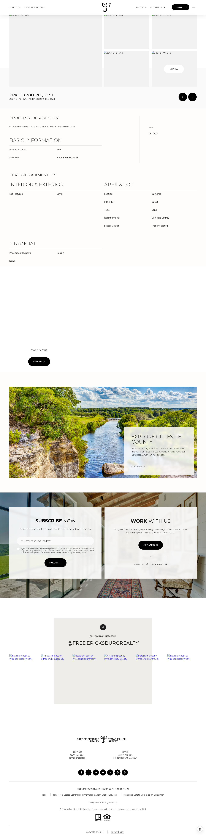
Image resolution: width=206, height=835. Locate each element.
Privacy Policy (81, 552)
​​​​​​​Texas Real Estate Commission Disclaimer (143, 794)
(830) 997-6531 (159, 564)
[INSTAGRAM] (89, 772)
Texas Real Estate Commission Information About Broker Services (85, 794)
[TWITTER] (110, 772)
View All (174, 69)
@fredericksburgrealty (103, 643)
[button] (150, 545)
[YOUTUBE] (103, 772)
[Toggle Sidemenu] (194, 7)
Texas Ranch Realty (35, 7)
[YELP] (125, 772)
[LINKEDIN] (96, 772)
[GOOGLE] (117, 772)
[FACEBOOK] (81, 772)
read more (137, 467)
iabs (44, 794)
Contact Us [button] (180, 7)
